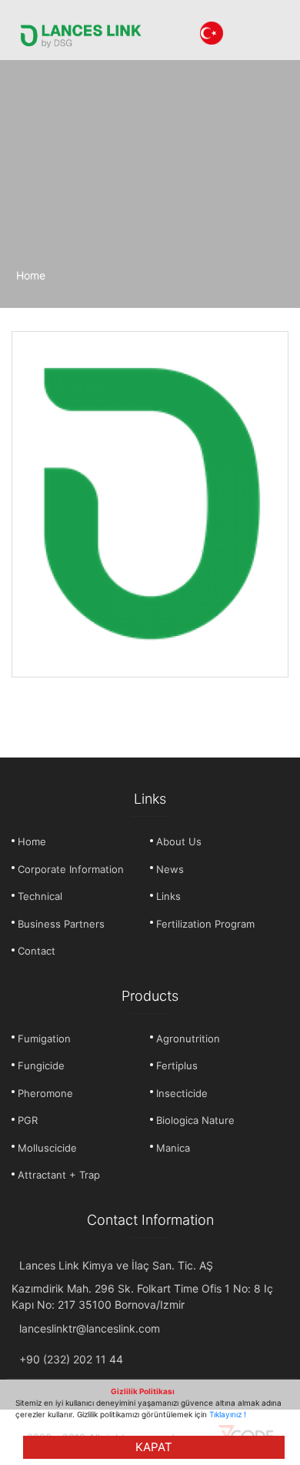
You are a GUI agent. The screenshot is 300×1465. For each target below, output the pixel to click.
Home (30, 275)
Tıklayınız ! (227, 1414)
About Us (179, 841)
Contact (36, 951)
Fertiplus (177, 1065)
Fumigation (44, 1038)
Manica (173, 1148)
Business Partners (61, 924)
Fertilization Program (205, 924)
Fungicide (41, 1065)
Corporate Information (71, 869)
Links (168, 896)
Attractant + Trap (59, 1175)
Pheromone (45, 1093)
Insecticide (182, 1093)
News (170, 869)
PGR (28, 1120)
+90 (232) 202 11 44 (71, 1359)
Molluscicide (47, 1148)
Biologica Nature (195, 1120)
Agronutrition (188, 1038)
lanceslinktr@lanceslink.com (89, 1328)
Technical (40, 896)
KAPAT (153, 1447)
